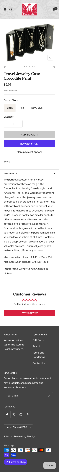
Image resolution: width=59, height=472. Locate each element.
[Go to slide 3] (29, 66)
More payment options (29, 151)
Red (22, 107)
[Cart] (53, 9)
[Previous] (5, 67)
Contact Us (39, 363)
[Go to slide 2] (26, 66)
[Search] (10, 9)
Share (7, 161)
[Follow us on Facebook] (7, 414)
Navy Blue (37, 107)
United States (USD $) (17, 427)
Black (10, 107)
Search (36, 346)
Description (10, 174)
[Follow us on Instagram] (20, 414)
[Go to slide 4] (32, 66)
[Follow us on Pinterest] (27, 414)
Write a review (29, 312)
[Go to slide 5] (34, 66)
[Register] (48, 396)
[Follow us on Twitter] (13, 414)
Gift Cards (38, 340)
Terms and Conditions (39, 355)
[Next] (54, 67)
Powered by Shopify (24, 436)
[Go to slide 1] (24, 66)
